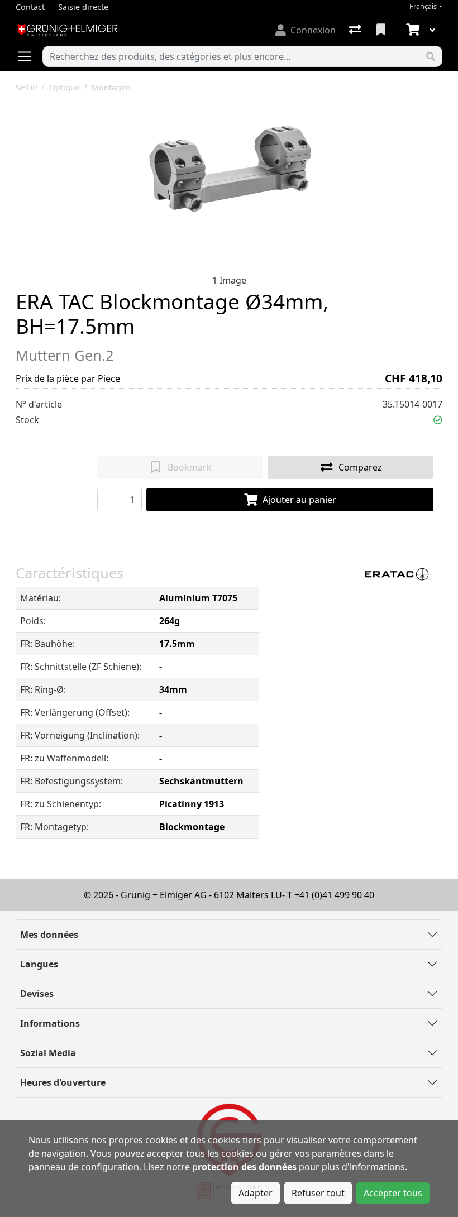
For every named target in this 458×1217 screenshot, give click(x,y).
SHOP (26, 87)
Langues (39, 964)
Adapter (255, 1193)
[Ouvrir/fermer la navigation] (29, 56)
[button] (437, 420)
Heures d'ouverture (63, 1082)
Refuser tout (318, 1193)
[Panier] (411, 30)
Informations (50, 1023)
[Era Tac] (394, 573)
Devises (37, 994)
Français (423, 6)
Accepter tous (393, 1193)
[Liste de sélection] (382, 30)
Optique (64, 87)
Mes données (49, 934)
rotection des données (247, 1167)
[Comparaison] (356, 30)
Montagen (111, 87)
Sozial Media (48, 1053)
